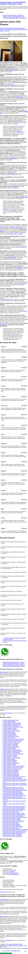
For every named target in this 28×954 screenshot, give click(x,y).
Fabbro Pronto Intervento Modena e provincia (14, 664)
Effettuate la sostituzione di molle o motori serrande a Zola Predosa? (14, 595)
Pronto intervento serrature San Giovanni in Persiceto (15, 829)
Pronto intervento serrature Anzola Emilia (12, 810)
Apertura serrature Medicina (9, 733)
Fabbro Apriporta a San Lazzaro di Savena (13, 767)
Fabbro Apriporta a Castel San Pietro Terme (13, 753)
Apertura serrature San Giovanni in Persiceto (13, 739)
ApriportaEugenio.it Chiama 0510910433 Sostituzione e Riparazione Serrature (13, 3)
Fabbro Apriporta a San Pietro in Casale (12, 768)
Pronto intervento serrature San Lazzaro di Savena (15, 830)
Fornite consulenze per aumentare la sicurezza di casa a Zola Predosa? (14, 623)
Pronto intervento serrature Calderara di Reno (13, 813)
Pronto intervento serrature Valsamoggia (12, 834)
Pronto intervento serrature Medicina (11, 824)
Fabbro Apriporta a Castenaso (10, 755)
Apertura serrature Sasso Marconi (11, 743)
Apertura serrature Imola (8, 732)
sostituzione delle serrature (16, 227)
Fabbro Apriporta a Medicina (10, 760)
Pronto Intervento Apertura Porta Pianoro (12, 797)
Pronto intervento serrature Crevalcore (12, 820)
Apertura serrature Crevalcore (10, 729)
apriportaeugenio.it (4, 672)
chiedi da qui (12, 871)
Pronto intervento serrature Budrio (11, 811)
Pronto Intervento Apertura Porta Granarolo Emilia (15, 790)
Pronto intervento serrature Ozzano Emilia (13, 826)
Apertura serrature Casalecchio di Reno (12, 724)
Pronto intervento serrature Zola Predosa (12, 836)
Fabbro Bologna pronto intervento (11, 774)
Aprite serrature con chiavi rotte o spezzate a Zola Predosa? (13, 634)
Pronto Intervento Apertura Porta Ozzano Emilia (14, 795)
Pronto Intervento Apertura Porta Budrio (12, 778)
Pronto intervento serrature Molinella (11, 825)
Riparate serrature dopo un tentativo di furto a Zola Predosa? (13, 557)
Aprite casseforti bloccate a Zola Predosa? (12, 600)
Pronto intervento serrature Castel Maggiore (13, 815)
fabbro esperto (3, 227)
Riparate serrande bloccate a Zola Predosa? (12, 591)
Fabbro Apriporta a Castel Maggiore (11, 752)
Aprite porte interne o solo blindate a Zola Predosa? (14, 572)
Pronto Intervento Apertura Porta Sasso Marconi (14, 806)
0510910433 (17, 706)
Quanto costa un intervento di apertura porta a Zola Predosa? (13, 587)
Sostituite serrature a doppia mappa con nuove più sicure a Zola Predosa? (13, 568)
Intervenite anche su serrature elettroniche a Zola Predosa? (13, 609)
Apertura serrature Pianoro (9, 737)
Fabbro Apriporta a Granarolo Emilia (11, 757)
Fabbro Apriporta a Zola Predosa (10, 772)
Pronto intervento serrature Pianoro (11, 828)
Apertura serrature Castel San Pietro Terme (13, 726)
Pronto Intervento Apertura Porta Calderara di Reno (15, 779)
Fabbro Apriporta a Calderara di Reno (12, 749)
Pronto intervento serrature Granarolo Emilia (13, 821)
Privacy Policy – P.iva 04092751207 (11, 950)
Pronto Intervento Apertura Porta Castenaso (13, 787)
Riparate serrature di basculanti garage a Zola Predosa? (12, 604)
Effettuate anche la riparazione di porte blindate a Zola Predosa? (13, 576)
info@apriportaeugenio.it (12, 873)
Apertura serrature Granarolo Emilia (11, 731)
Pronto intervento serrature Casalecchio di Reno (14, 814)
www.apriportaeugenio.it (13, 874)
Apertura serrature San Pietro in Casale (12, 741)
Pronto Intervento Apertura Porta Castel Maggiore (14, 783)
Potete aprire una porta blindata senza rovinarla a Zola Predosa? (13, 552)
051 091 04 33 (13, 70)
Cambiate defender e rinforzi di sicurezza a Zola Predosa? (13, 628)
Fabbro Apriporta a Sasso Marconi (11, 770)
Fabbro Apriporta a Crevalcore (10, 756)
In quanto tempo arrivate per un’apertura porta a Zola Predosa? (14, 547)
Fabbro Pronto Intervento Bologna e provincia (14, 662)
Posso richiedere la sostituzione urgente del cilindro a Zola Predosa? (14, 614)
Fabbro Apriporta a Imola (9, 759)
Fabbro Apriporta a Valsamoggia (10, 771)
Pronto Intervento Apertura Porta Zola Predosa (14, 809)
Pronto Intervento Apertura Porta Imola (12, 791)
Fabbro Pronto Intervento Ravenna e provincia (14, 666)
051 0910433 (13, 870)
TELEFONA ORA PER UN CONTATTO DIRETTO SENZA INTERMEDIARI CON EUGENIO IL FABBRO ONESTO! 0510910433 (15, 17)
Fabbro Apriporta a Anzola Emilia (11, 747)
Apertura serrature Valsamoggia (10, 744)
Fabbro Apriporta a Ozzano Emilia (11, 763)
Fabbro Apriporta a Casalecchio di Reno (12, 751)
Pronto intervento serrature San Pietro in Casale (14, 832)
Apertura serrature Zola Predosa (10, 745)
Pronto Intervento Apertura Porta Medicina (13, 793)
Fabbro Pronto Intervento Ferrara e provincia (13, 663)
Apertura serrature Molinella (9, 735)
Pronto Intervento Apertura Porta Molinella (13, 794)
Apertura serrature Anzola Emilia (11, 720)
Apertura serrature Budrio (9, 721)
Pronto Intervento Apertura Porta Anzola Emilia (14, 776)
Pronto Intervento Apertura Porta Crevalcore (13, 789)
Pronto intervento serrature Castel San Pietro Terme (15, 817)
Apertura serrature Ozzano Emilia (11, 736)
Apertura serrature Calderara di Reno (11, 722)
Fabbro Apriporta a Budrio (9, 748)
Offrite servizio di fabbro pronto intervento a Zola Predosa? (13, 542)
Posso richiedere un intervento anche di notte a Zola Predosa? (13, 582)
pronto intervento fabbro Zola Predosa (14, 233)
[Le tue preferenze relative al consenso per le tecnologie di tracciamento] (25, 951)
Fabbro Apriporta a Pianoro (9, 764)
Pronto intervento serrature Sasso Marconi (13, 833)
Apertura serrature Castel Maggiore (11, 725)
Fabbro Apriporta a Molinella (10, 762)
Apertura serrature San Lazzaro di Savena (13, 740)
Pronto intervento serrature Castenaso (12, 818)
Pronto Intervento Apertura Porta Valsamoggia (14, 807)
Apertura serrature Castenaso (10, 728)
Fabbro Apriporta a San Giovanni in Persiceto (13, 766)
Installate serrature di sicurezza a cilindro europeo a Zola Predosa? (13, 562)
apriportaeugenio (4, 28)
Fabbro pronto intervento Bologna (11, 775)
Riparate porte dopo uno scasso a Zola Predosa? (13, 619)
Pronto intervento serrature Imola (10, 822)
